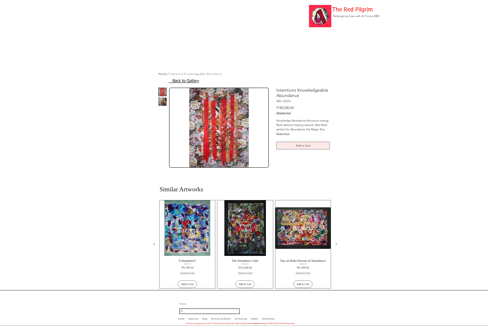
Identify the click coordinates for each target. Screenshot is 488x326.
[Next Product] (336, 244)
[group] (245, 244)
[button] (254, 318)
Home (162, 74)
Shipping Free (283, 112)
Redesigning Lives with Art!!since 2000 (356, 16)
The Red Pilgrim (352, 10)
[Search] (209, 311)
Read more (283, 133)
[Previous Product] (154, 244)
